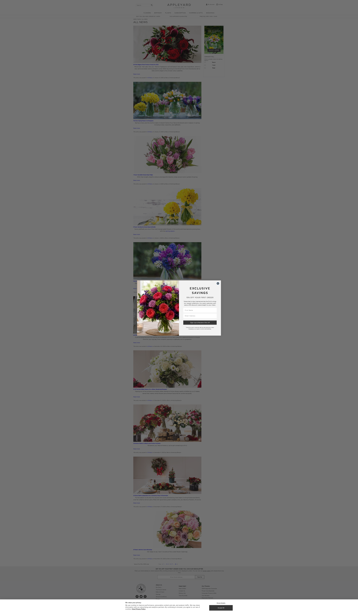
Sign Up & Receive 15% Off (200, 322)
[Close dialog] (218, 283)
